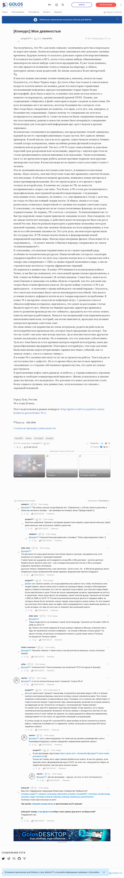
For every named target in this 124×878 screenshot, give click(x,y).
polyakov (72, 794)
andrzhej (65, 797)
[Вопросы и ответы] (56, 4)
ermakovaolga (104, 794)
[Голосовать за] (15, 447)
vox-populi (38, 438)
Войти (82, 5)
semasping (51, 794)
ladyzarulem (62, 794)
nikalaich (42, 794)
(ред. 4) (51, 690)
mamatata (40, 797)
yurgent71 (33, 794)
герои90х (47, 38)
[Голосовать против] (20, 447)
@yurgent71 (26, 507)
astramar (49, 797)
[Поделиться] (87, 443)
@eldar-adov (30, 584)
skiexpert (25, 797)
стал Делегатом (45, 812)
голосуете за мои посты (42, 804)
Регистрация (106, 5)
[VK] (104, 447)
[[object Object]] (102, 443)
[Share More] (109, 447)
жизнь (28, 438)
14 (109, 443)
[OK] (107, 447)
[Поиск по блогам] (63, 5)
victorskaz (92, 794)
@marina (28, 693)
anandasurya (75, 797)
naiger (32, 797)
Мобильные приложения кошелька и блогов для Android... (66, 19)
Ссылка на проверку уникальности (35, 428)
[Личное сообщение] (38, 38)
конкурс (49, 438)
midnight (24, 794)
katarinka (57, 797)
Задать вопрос (114, 12)
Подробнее (62, 842)
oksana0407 (82, 794)
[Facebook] (101, 447)
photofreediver (87, 797)
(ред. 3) (96, 38)
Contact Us (116, 873)
